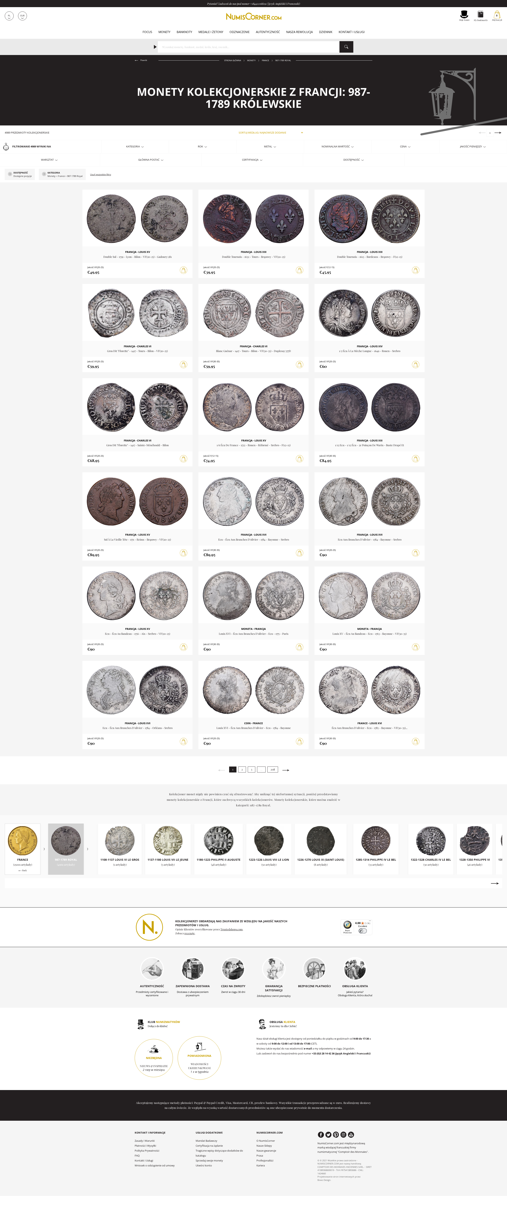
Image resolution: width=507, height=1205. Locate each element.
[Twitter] (328, 1135)
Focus (147, 32)
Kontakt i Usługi (352, 32)
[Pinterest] (336, 1135)
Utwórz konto (204, 1165)
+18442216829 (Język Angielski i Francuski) (275, 3)
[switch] (363, 930)
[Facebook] (320, 1135)
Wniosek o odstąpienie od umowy (155, 1165)
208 (273, 769)
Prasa (259, 1155)
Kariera (260, 1165)
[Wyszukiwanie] (346, 47)
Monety (164, 32)
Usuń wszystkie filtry (100, 174)
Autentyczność (268, 32)
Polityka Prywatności (147, 1150)
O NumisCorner (265, 1140)
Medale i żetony (210, 32)
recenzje (189, 933)
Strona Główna (232, 60)
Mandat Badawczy (206, 1140)
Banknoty (184, 32)
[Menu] (370, 921)
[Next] (498, 133)
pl (9, 15)
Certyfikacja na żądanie (209, 1145)
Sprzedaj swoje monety (209, 1160)
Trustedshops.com (231, 929)
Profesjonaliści (264, 1160)
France (265, 60)
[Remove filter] (10, 174)
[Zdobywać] (184, 270)
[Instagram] (343, 1135)
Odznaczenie (240, 32)
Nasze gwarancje (266, 1150)
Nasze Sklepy (264, 1145)
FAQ (137, 1155)
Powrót (143, 60)
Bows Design (324, 1179)
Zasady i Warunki (145, 1140)
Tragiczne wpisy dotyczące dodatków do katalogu (219, 1153)
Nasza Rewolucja (299, 32)
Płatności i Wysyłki (145, 1145)
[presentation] (12, 883)
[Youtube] (351, 1135)
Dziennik (325, 32)
